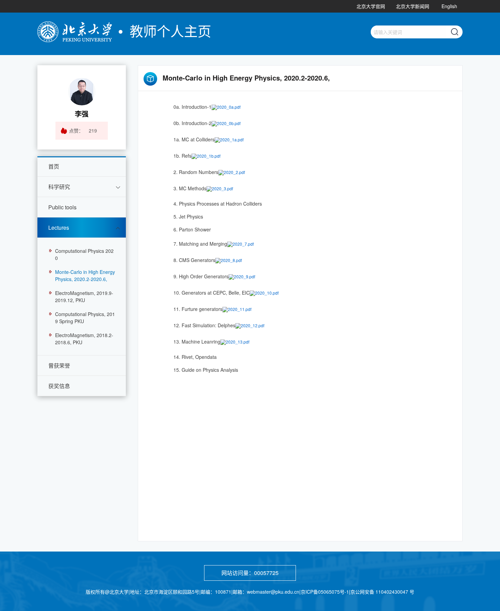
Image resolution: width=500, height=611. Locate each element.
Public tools (62, 207)
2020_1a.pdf (232, 139)
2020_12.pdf (252, 325)
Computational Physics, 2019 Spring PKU (85, 318)
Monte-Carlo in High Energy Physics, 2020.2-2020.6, (85, 275)
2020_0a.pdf (228, 106)
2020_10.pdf (267, 292)
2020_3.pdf (222, 188)
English (449, 6)
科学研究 (59, 187)
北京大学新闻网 (412, 6)
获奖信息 (59, 386)
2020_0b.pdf (228, 123)
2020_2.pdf (234, 172)
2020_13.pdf (237, 341)
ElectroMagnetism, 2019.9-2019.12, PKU (84, 296)
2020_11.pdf (239, 309)
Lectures (58, 227)
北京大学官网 (370, 6)
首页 (53, 166)
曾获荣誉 (59, 365)
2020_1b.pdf (208, 155)
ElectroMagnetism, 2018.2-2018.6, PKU (84, 339)
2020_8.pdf (231, 260)
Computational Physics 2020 (84, 254)
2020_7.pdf (243, 243)
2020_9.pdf (244, 276)
